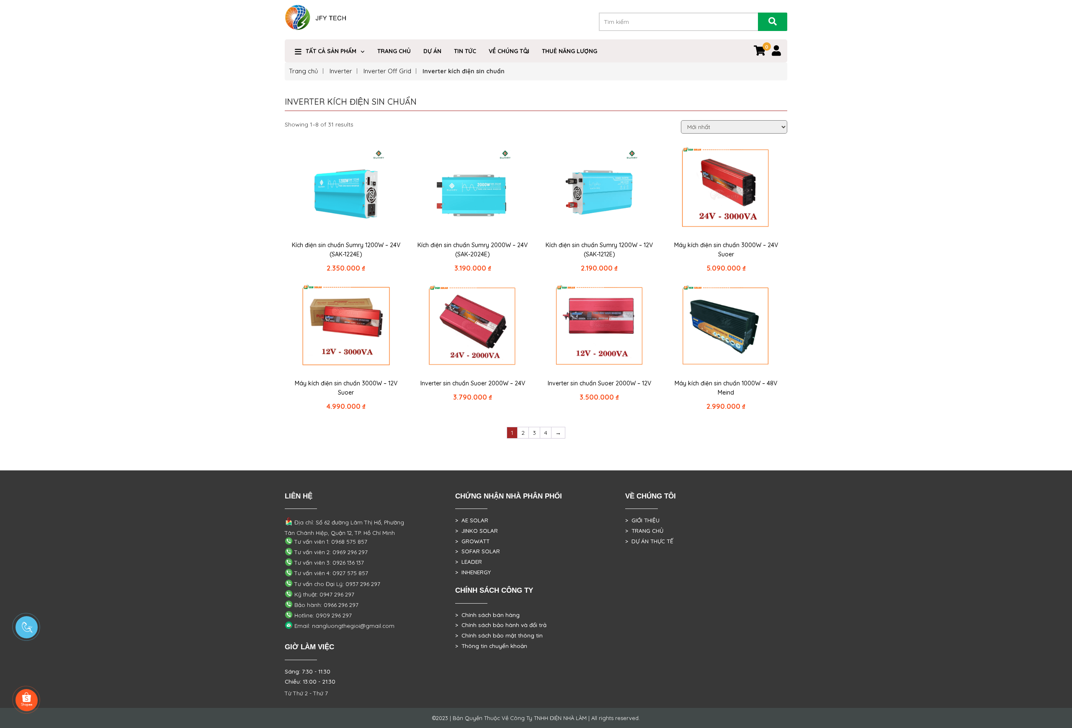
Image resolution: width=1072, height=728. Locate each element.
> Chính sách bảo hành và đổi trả (500, 625)
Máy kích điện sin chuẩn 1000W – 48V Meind (726, 387)
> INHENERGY (473, 572)
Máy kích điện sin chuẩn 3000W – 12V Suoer (346, 387)
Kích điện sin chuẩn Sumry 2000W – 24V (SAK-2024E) (472, 249)
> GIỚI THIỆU (642, 520)
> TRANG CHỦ (644, 530)
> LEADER (468, 561)
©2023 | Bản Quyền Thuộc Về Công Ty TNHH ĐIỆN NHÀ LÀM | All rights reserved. (536, 718)
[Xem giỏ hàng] (759, 52)
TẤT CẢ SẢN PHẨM (331, 51)
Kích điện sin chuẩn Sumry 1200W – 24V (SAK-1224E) (346, 249)
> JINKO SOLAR (476, 530)
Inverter (341, 71)
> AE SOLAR (471, 520)
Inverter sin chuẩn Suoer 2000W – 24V (472, 383)
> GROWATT (472, 541)
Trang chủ (303, 71)
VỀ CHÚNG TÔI (509, 51)
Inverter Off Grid (387, 71)
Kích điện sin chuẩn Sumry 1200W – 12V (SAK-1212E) (599, 249)
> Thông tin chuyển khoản (491, 646)
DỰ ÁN (432, 51)
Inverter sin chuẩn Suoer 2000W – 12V (599, 383)
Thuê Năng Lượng (569, 51)
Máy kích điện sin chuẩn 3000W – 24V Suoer (726, 249)
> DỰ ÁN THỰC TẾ (649, 541)
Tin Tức (465, 51)
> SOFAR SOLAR (477, 551)
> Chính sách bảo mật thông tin (499, 635)
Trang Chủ (394, 51)
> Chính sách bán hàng (487, 615)
